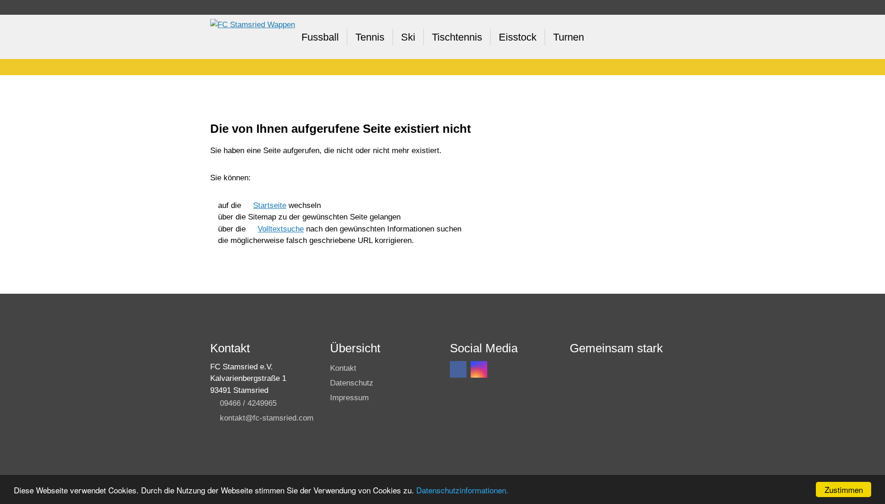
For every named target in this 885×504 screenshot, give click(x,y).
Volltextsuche (281, 229)
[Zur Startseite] (252, 37)
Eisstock (518, 37)
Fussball (320, 37)
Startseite (269, 205)
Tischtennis (457, 37)
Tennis (369, 37)
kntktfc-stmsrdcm (266, 418)
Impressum (349, 397)
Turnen (568, 37)
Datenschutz (351, 383)
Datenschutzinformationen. (462, 490)
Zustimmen (844, 489)
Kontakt (343, 368)
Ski (408, 37)
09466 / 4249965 (248, 403)
